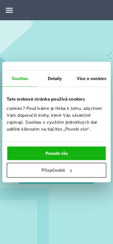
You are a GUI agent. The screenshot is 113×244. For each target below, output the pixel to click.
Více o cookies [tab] (91, 78)
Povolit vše (56, 153)
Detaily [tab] (55, 78)
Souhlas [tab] (20, 78)
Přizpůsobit (53, 170)
